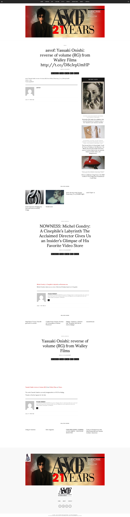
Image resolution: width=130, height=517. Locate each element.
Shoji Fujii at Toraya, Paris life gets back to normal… (33, 322)
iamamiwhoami (90, 321)
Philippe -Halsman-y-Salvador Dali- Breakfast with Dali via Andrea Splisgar (74, 323)
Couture (92, 140)
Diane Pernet (68, 250)
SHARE (62, 73)
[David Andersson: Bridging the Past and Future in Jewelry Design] (34, 197)
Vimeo (60, 387)
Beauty (83, 171)
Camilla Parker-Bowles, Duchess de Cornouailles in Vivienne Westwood (54, 323)
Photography (90, 117)
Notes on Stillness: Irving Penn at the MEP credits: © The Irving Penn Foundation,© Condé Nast (93, 176)
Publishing (96, 117)
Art (52, 1)
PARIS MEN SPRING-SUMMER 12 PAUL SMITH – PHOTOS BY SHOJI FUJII (74, 431)
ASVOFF (68, 1)
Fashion (47, 1)
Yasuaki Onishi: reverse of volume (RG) (35, 387)
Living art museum (30, 429)
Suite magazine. (50, 429)
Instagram (95, 141)
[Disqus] (51, 120)
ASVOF (68, 69)
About (81, 1)
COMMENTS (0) (55, 73)
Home (41, 1)
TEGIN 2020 (49, 206)
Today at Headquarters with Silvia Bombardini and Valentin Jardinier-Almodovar (94, 431)
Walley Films (53, 387)
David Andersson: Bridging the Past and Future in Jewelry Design (33, 208)
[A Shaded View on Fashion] (65, 21)
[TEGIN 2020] (55, 197)
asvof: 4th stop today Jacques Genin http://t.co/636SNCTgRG (75, 193)
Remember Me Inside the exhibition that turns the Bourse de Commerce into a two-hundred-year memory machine (93, 121)
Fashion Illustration (87, 141)
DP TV (63, 1)
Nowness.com (64, 284)
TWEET (67, 73)
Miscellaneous (65, 221)
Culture (57, 1)
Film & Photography (99, 171)
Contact (87, 1)
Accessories (86, 140)
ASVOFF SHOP (75, 1)
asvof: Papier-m (90, 192)
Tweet (65, 45)
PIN (72, 73)
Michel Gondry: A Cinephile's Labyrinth (47, 284)
